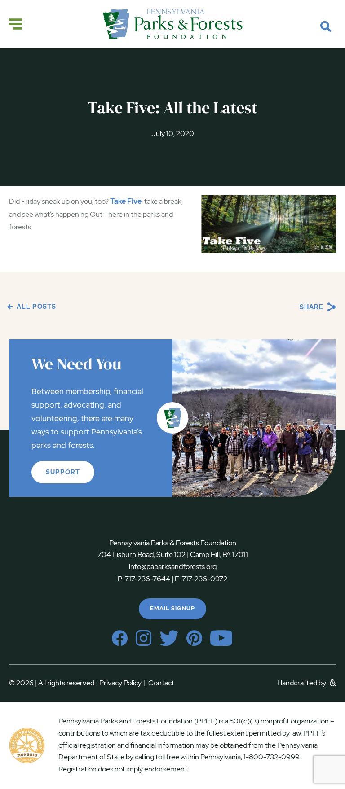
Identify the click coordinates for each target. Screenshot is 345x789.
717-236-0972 (204, 578)
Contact (161, 683)
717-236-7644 (147, 578)
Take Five (126, 201)
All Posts (35, 306)
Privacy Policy (122, 683)
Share (312, 307)
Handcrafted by (302, 683)
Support (63, 472)
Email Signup (172, 608)
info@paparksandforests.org (173, 566)
